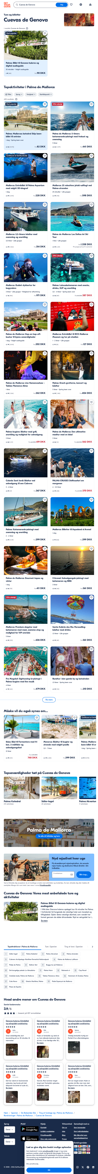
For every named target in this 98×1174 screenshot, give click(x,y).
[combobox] (34, 4)
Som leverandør (79, 1128)
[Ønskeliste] (71, 5)
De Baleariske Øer (28, 1113)
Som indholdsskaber (81, 1131)
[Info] (27, 28)
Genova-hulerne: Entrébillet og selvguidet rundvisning (17, 1022)
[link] (26, 54)
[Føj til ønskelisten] (45, 33)
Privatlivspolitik (45, 885)
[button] (26, 54)
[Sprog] (81, 4)
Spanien (14, 1113)
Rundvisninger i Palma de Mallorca (18, 1116)
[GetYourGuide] (7, 4)
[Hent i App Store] (30, 1138)
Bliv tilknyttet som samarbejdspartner (81, 1136)
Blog (63, 1135)
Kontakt (43, 1128)
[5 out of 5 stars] (18, 1027)
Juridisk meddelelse (47, 1131)
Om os (64, 1128)
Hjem (6, 1113)
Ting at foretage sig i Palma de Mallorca (56, 1113)
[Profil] (90, 5)
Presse (64, 1139)
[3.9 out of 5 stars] (11, 1013)
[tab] (22, 946)
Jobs (63, 1131)
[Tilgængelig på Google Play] (30, 1129)
